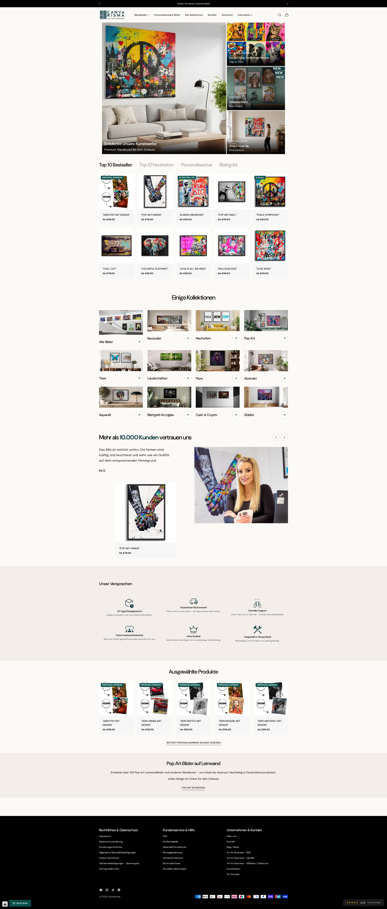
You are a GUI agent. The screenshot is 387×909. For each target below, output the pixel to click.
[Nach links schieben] (276, 437)
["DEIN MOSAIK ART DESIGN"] (232, 698)
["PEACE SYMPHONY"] (270, 191)
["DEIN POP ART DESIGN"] (116, 191)
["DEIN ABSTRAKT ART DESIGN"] (271, 698)
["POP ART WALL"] (232, 191)
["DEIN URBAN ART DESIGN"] (155, 698)
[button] (20, 903)
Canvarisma (114, 896)
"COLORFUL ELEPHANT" (154, 268)
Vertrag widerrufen (109, 868)
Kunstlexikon (233, 868)
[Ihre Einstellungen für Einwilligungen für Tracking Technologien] (5, 904)
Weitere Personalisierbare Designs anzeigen (193, 742)
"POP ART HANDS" (151, 214)
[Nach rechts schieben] (284, 437)
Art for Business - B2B (238, 852)
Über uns (231, 836)
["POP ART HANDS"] (155, 191)
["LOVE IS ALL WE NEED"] (193, 245)
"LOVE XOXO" (263, 268)
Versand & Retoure (173, 857)
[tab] (115, 165)
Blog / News (233, 847)
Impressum (105, 836)
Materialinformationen (175, 847)
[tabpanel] (193, 226)
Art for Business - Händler (241, 857)
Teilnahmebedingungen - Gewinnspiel (119, 863)
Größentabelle (170, 841)
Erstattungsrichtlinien (110, 847)
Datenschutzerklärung (111, 841)
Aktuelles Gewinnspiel (174, 868)
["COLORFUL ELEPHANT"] (155, 245)
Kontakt (231, 841)
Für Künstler (233, 874)
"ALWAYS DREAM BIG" (191, 214)
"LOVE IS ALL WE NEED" (192, 268)
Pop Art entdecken (193, 787)
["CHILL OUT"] (116, 245)
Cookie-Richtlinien (109, 857)
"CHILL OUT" (110, 268)
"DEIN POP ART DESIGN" (116, 214)
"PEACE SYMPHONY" (268, 214)
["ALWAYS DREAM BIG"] (193, 191)
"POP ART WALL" (227, 214)
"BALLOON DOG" (227, 268)
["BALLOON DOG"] (232, 245)
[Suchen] (279, 15)
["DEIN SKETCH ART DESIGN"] (193, 698)
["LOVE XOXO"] (270, 245)
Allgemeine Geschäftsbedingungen (117, 852)
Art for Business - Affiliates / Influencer (248, 863)
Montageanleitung (172, 852)
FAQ (165, 836)
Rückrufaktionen (171, 863)
